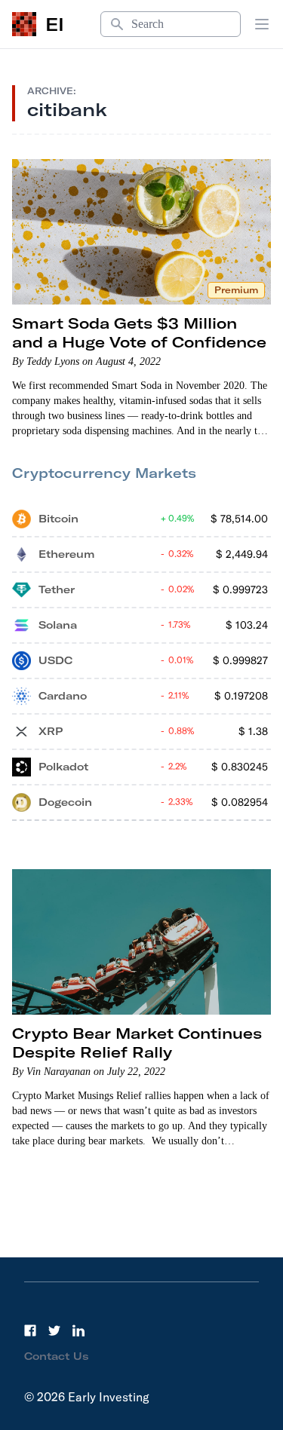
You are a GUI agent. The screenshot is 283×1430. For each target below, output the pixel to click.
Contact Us (56, 1356)
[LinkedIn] (78, 1330)
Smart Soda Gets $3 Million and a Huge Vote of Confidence (139, 332)
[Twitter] (54, 1330)
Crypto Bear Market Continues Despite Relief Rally (137, 1042)
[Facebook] (30, 1330)
